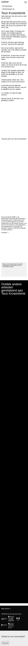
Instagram (4, 232)
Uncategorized (5, 331)
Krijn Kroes (8, 6)
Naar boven (5, 608)
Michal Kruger (7, 9)
